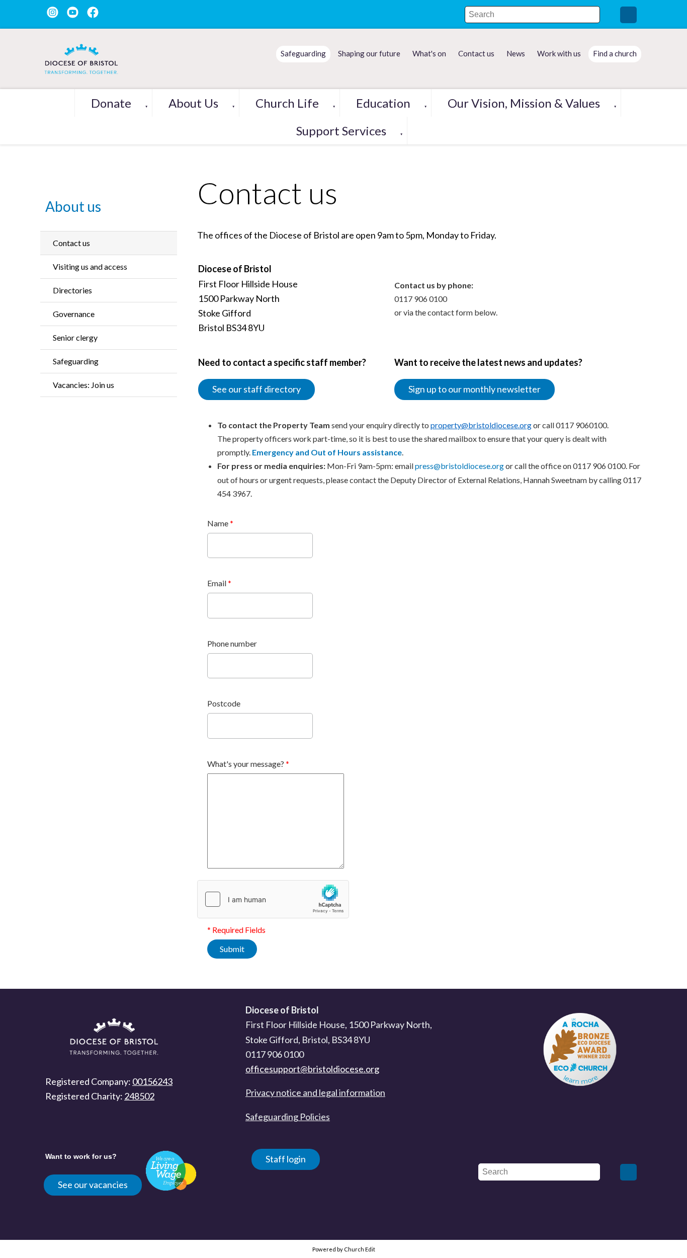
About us (193, 103)
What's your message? (248, 763)
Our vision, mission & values (524, 103)
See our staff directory (256, 389)
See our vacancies (93, 1184)
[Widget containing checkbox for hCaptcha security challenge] (273, 899)
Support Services (341, 130)
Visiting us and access (90, 266)
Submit (232, 949)
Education (383, 103)
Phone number (232, 643)
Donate (111, 103)
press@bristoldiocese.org (459, 465)
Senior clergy (75, 337)
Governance (74, 314)
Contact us (71, 243)
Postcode (223, 703)
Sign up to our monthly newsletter (474, 389)
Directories (72, 290)
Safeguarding (76, 361)
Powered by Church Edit (343, 1249)
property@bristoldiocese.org (481, 425)
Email (219, 583)
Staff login (286, 1158)
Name (220, 523)
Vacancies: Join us (83, 384)
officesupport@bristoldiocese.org (312, 1068)
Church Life (287, 103)
